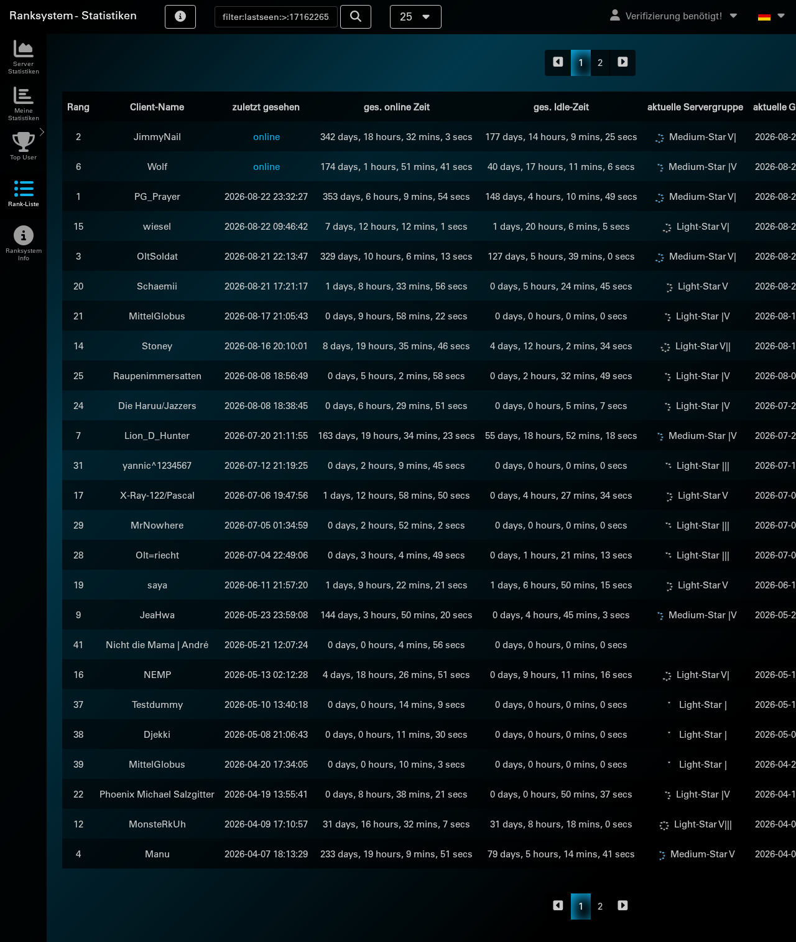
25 (407, 16)
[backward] (558, 63)
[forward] (622, 63)
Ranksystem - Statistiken (73, 15)
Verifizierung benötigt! (674, 16)
